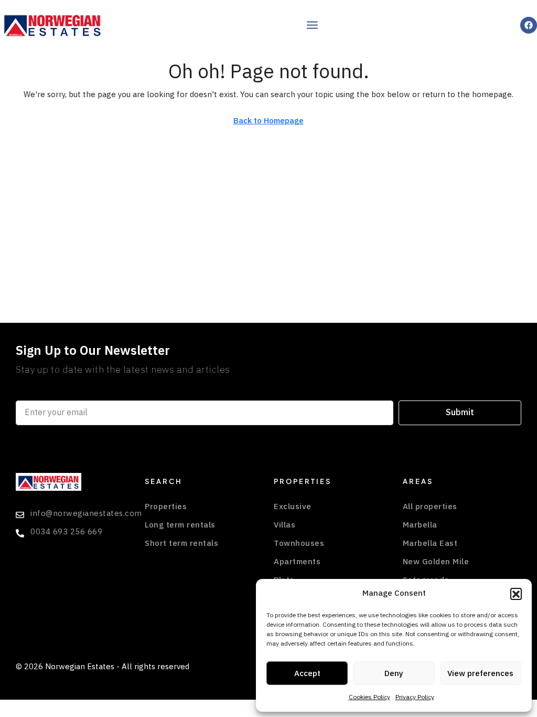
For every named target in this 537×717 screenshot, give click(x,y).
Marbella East (430, 543)
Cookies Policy (369, 697)
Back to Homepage (268, 120)
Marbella (420, 525)
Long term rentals (180, 525)
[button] (516, 593)
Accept (307, 673)
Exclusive (293, 506)
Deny (393, 673)
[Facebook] (528, 25)
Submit (460, 412)
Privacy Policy (414, 697)
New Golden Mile (436, 561)
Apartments (297, 561)
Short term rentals (181, 543)
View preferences (480, 673)
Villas (284, 525)
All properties (430, 506)
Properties (166, 506)
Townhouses (299, 543)
